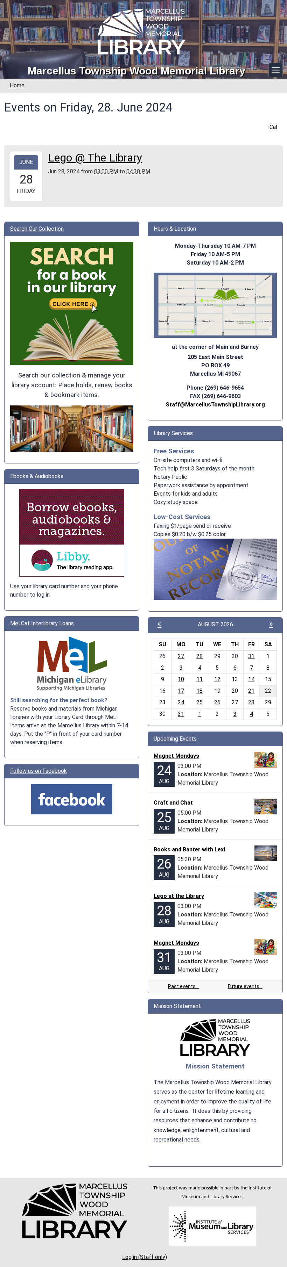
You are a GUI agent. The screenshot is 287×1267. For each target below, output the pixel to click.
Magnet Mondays (176, 756)
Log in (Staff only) (144, 1257)
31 (251, 656)
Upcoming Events (175, 738)
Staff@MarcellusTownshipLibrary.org (215, 404)
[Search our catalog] (71, 428)
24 (181, 702)
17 (181, 691)
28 (199, 656)
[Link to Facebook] (71, 799)
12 (217, 679)
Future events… (245, 986)
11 (199, 679)
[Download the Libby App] (71, 532)
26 (217, 702)
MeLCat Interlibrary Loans (42, 623)
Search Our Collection (37, 228)
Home (17, 85)
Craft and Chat (173, 802)
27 (181, 656)
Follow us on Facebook (38, 771)
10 (181, 679)
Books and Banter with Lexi (189, 849)
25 (199, 702)
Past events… (183, 986)
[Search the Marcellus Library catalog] (71, 303)
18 (199, 691)
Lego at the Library (179, 896)
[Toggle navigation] (275, 70)
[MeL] (71, 663)
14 (251, 679)
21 (251, 691)
